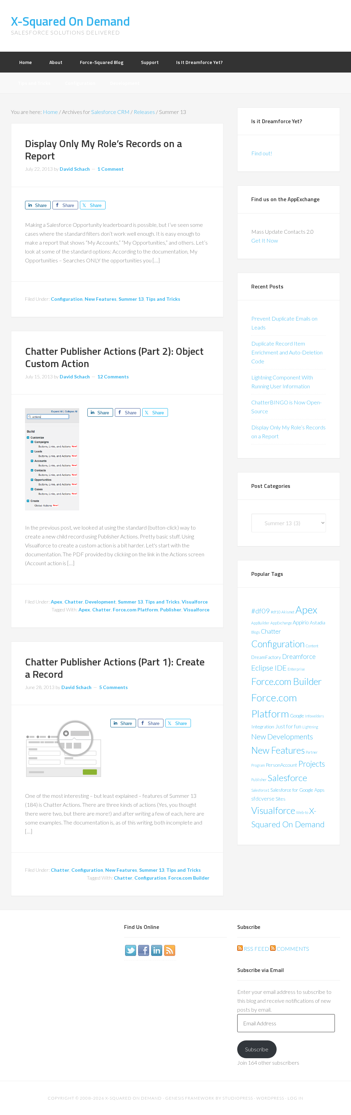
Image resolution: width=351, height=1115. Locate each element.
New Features (101, 299)
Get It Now (264, 240)
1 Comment (110, 169)
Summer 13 (131, 299)
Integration (262, 726)
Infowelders (314, 716)
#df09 (260, 611)
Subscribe (256, 1049)
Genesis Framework (190, 1098)
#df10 (275, 612)
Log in (295, 1098)
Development (100, 602)
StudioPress (237, 1098)
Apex (56, 602)
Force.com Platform (135, 609)
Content (312, 646)
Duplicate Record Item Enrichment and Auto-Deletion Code (287, 352)
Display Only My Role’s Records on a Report (103, 149)
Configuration (67, 299)
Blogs (255, 632)
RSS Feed (256, 948)
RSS (169, 950)
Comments (292, 948)
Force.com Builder (188, 878)
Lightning (310, 727)
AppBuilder (260, 623)
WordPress (270, 1098)
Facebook (143, 950)
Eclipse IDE (269, 667)
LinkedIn (156, 950)
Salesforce (287, 777)
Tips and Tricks (163, 299)
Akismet (287, 612)
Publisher (170, 609)
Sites (281, 799)
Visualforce (195, 602)
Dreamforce (299, 656)
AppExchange (281, 623)
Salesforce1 (260, 790)
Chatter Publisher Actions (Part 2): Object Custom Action (114, 357)
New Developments (282, 736)
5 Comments (113, 687)
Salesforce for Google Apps (297, 790)
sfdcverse (263, 798)
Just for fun (288, 726)
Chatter (73, 602)
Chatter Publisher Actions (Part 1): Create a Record (115, 668)
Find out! (261, 153)
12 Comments (113, 376)
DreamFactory (266, 657)
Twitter (130, 950)
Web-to (302, 812)
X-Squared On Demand (70, 21)
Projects (311, 763)
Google (297, 715)
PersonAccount (281, 765)
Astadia (317, 622)
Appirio (301, 622)
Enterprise (296, 669)
